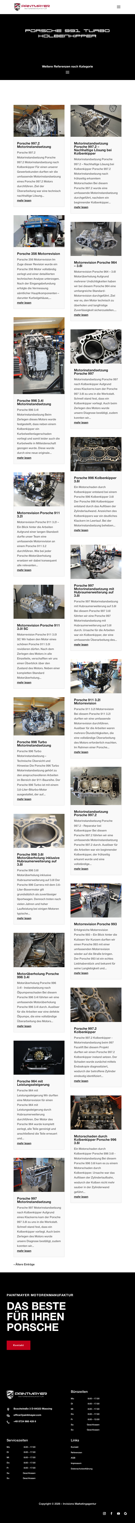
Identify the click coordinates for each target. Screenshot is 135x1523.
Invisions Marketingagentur (79, 1504)
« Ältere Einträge (24, 1264)
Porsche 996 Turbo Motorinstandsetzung (34, 744)
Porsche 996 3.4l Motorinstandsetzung (34, 402)
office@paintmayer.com (27, 1415)
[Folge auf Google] (125, 1513)
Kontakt (18, 1345)
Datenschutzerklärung (81, 1469)
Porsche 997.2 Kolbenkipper (85, 1030)
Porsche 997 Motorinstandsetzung (34, 1200)
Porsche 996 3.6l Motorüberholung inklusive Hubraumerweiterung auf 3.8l (38, 859)
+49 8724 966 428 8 (25, 1421)
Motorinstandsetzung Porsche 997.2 (91, 813)
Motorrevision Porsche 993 (95, 924)
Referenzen (76, 1453)
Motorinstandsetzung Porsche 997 (91, 372)
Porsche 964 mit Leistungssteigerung (33, 1083)
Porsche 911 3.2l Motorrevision (87, 702)
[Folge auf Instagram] (104, 1513)
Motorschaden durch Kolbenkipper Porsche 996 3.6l (95, 1140)
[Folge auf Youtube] (118, 1513)
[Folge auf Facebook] (111, 1513)
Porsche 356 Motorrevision (38, 254)
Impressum (76, 1463)
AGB (73, 1458)
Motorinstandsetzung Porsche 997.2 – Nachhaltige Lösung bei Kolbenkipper (93, 148)
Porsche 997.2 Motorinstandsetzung (34, 145)
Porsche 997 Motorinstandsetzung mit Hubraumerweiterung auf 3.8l (94, 590)
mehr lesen (24, 200)
